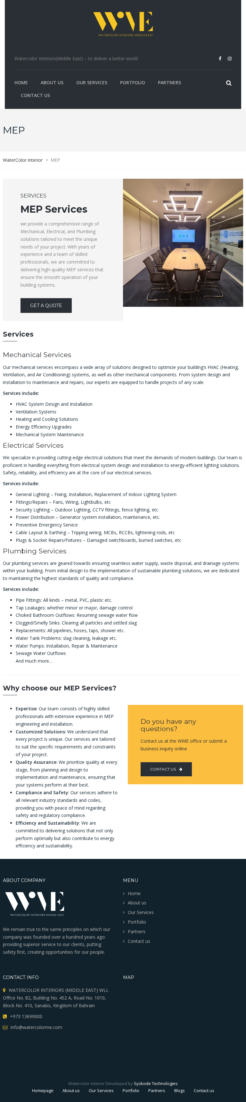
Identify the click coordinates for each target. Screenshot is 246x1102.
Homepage (42, 1090)
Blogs (179, 1090)
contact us (163, 769)
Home (21, 82)
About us (52, 82)
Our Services (91, 82)
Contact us (35, 95)
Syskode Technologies (156, 1083)
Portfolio (132, 82)
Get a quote (46, 305)
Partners (169, 82)
